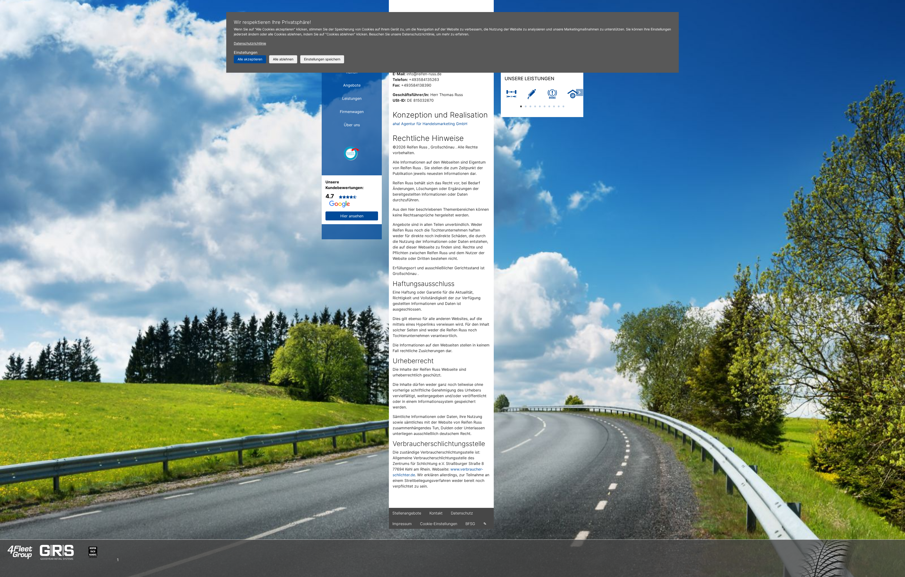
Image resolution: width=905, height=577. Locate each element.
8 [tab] (553, 106)
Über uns (352, 124)
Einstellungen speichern (322, 59)
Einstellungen (245, 52)
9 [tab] (558, 106)
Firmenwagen (352, 111)
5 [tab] (539, 106)
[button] (504, 97)
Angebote (352, 85)
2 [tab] (525, 106)
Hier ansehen (351, 216)
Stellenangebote (406, 513)
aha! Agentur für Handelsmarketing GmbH (430, 123)
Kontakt (436, 513)
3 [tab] (530, 106)
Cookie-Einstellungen (438, 523)
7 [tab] (549, 106)
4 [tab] (535, 106)
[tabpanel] (511, 94)
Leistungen (352, 98)
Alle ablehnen (283, 59)
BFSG (470, 523)
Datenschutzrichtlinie (250, 43)
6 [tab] (544, 106)
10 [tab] (563, 106)
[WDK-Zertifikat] (352, 154)
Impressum (402, 523)
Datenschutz (462, 513)
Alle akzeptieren (250, 59)
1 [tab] (520, 106)
